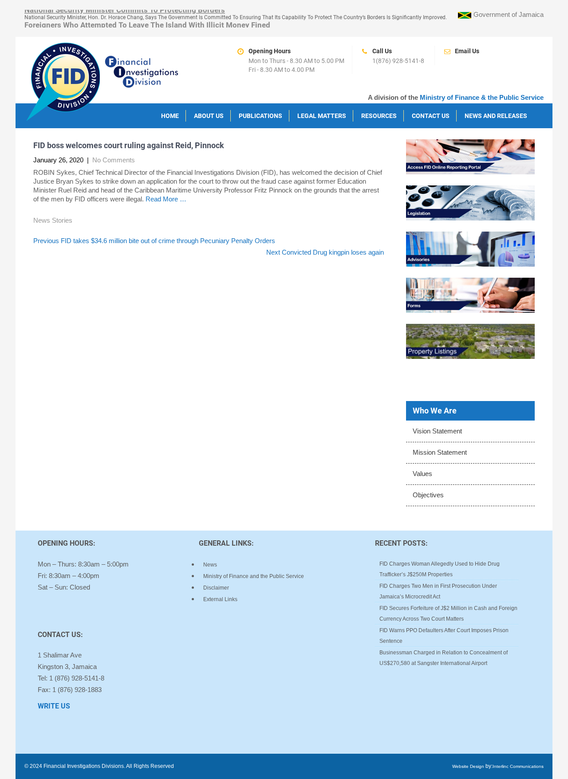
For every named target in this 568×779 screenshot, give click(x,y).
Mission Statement (440, 452)
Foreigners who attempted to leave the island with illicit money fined (147, 24)
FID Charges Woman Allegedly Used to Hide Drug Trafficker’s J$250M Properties (439, 569)
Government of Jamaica (508, 14)
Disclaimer (216, 588)
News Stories (52, 220)
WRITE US (54, 706)
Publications (260, 115)
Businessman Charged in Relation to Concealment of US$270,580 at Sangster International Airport (443, 657)
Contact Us (431, 115)
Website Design (468, 766)
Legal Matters (321, 115)
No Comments (113, 160)
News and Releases (496, 115)
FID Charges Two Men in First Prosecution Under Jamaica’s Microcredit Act (438, 591)
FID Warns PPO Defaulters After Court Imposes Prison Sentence (444, 635)
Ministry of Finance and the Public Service (253, 576)
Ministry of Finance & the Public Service (482, 97)
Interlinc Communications (518, 766)
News (210, 565)
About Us (209, 115)
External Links (220, 599)
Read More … (166, 199)
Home (170, 115)
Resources (379, 115)
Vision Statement (437, 431)
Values (422, 473)
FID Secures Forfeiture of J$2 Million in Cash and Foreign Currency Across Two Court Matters (448, 613)
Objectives (428, 495)
